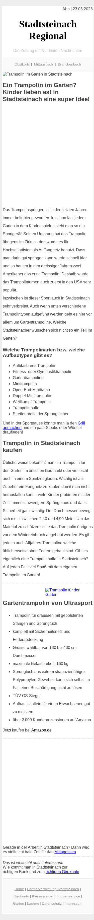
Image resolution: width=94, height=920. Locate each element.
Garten (18, 903)
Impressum (73, 903)
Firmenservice (68, 896)
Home (19, 889)
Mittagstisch (43, 64)
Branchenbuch (69, 64)
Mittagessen (65, 852)
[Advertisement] (47, 155)
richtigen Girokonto (62, 872)
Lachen (33, 903)
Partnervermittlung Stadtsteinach (53, 889)
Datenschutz (52, 903)
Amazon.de (41, 730)
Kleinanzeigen (43, 896)
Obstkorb (22, 64)
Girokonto (21, 896)
